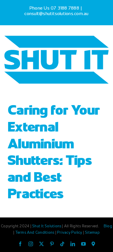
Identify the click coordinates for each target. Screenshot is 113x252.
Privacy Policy (70, 233)
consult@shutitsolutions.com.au (56, 14)
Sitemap (92, 233)
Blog (108, 226)
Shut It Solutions (46, 226)
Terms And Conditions (35, 233)
